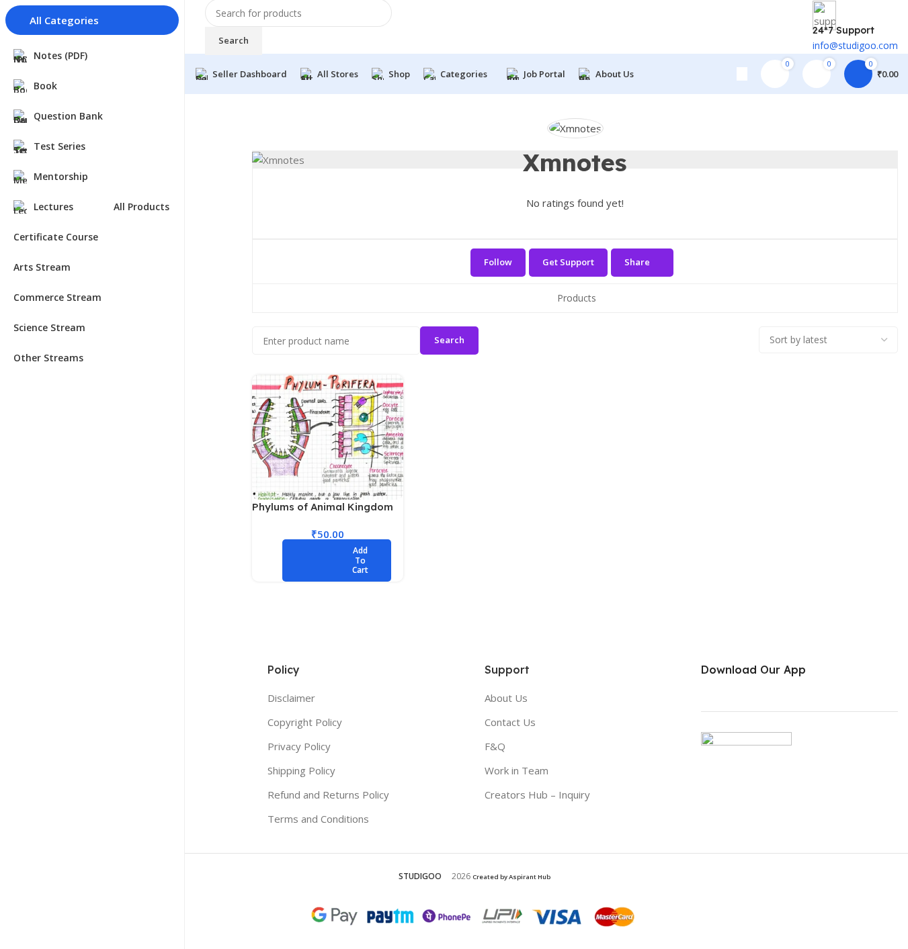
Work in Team (516, 770)
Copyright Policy (304, 722)
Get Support (568, 262)
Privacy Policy (299, 746)
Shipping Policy (301, 770)
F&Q (495, 746)
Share (637, 262)
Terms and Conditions (318, 818)
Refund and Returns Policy (328, 794)
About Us (506, 698)
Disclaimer (291, 698)
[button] (336, 560)
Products (576, 297)
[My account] (742, 73)
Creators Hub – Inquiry (537, 794)
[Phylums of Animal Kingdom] (327, 437)
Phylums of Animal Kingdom (322, 506)
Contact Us (510, 722)
